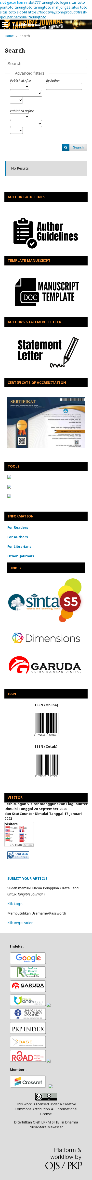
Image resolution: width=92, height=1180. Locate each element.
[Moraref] (49, 1005)
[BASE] (28, 1047)
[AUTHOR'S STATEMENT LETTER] (46, 374)
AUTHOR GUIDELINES (26, 197)
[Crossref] (28, 1087)
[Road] (28, 1061)
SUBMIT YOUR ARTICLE (27, 878)
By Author (53, 80)
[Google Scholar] (28, 963)
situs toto (77, 2)
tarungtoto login (54, 2)
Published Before (22, 111)
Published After (20, 80)
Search (78, 147)
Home (9, 36)
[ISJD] (28, 1019)
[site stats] (18, 857)
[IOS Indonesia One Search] (28, 1005)
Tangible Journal (26, 24)
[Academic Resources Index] (28, 977)
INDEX (16, 568)
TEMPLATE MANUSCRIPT (29, 260)
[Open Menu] (5, 24)
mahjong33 (61, 7)
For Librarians (19, 546)
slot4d (22, 12)
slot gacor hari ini (13, 2)
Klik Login (15, 903)
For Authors (17, 537)
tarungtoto (23, 7)
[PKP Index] (28, 1033)
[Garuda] (28, 991)
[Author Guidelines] (46, 252)
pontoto (6, 7)
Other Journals (20, 556)
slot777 (34, 2)
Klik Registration (20, 922)
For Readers (17, 527)
